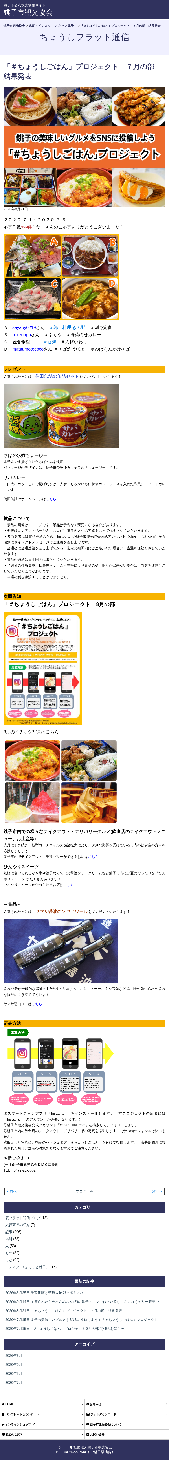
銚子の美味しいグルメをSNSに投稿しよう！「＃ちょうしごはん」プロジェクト (81, 1320)
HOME (9, 1404)
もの (8, 1253)
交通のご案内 (14, 1434)
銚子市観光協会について (105, 1424)
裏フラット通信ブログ (22, 1218)
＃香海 (49, 341)
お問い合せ (97, 1434)
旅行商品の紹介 (17, 1225)
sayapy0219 (24, 327)
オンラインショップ (18, 1424)
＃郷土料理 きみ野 (67, 327)
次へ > (157, 1191)
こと (8, 1260)
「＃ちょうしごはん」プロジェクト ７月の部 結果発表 (63, 1311)
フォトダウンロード (103, 1414)
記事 (8, 1232)
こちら (51, 499)
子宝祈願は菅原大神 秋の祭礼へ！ (44, 1293)
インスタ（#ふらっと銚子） (27, 1267)
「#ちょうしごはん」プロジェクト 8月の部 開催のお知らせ (64, 1329)
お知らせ (95, 1404)
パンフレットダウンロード (22, 1414)
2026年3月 (13, 1355)
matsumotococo (28, 349)
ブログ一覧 (84, 1191)
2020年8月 (13, 1373)
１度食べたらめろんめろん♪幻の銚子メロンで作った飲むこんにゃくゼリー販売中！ (84, 1302)
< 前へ (12, 1191)
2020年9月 (13, 1364)
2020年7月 (13, 1382)
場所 (8, 1239)
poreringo (21, 334)
